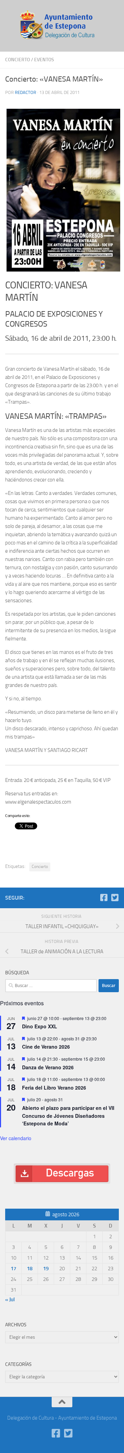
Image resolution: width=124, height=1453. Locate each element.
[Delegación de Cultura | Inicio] (62, 25)
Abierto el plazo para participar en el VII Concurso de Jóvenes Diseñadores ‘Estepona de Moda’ (68, 1115)
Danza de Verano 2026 (48, 1067)
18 (29, 1268)
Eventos (44, 60)
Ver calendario (15, 1138)
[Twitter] (115, 897)
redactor (25, 92)
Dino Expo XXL (39, 1026)
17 (13, 1268)
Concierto (17, 60)
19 (46, 1268)
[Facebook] (104, 897)
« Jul (10, 1299)
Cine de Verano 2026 (46, 1046)
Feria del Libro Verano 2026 (54, 1087)
